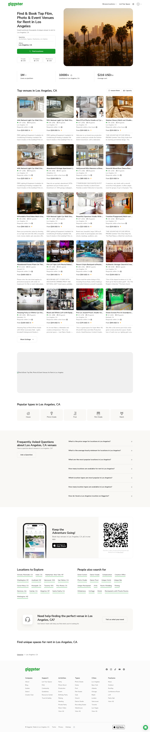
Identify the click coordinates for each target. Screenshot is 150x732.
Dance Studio (94, 575)
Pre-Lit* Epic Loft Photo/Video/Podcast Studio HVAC (60, 264)
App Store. (120, 552)
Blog (26, 685)
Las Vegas (95, 708)
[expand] (132, 441)
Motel (99, 591)
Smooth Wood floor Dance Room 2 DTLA (119, 168)
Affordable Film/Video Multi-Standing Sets (30, 216)
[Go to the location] (30, 107)
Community (45, 688)
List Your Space (124, 4)
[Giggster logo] (32, 669)
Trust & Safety (46, 698)
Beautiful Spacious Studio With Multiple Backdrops (89, 216)
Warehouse (79, 708)
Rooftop (110, 688)
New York (95, 685)
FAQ (43, 685)
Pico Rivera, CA (61, 586)
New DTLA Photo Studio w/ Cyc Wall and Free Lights (89, 120)
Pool (76, 688)
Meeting (61, 701)
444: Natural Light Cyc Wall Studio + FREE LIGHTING (30, 120)
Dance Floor (94, 580)
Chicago (94, 692)
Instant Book (115, 91)
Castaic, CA (33, 591)
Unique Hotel (106, 580)
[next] (41, 107)
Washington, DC (23, 580)
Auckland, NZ (36, 580)
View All (61, 711)
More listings (25, 339)
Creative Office (120, 575)
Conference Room (114, 692)
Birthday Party (63, 695)
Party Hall (111, 698)
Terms (54, 727)
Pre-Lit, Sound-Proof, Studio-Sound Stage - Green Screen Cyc (89, 313)
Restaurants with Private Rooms (116, 591)
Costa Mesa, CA (23, 586)
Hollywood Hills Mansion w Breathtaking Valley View (89, 168)
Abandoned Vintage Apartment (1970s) (60, 168)
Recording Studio (80, 705)
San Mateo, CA (63, 580)
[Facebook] (107, 669)
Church (77, 698)
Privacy (60, 727)
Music (110, 682)
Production (61, 688)
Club (76, 695)
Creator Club (29, 695)
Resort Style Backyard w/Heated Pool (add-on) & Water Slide (89, 264)
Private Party (62, 705)
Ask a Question (26, 455)
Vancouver (95, 701)
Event (60, 692)
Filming (117, 586)
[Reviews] (124, 669)
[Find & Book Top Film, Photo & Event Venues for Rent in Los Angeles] (75, 372)
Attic (95, 586)
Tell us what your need (115, 619)
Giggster (20, 655)
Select (27, 692)
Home (77, 685)
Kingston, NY (45, 591)
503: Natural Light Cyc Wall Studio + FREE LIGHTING (60, 120)
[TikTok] (115, 669)
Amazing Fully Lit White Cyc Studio (30, 313)
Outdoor (111, 685)
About (27, 682)
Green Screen (82, 575)
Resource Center (47, 695)
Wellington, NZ (22, 597)
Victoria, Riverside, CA (25, 575)
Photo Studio (82, 580)
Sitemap (68, 727)
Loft (109, 695)
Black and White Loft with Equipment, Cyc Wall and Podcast (60, 313)
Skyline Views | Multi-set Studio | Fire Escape (119, 120)
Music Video (62, 708)
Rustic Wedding (106, 586)
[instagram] (111, 669)
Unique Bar (118, 580)
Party (60, 682)
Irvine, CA (39, 575)
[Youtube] (120, 669)
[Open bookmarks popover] (41, 99)
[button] (145, 727)
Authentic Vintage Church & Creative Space (119, 264)
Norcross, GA (22, 591)
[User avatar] (138, 4)
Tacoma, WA (48, 586)
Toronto (94, 705)
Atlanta (94, 688)
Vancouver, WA (49, 580)
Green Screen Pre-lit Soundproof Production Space (119, 313)
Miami (93, 695)
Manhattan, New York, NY (54, 575)
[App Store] (59, 545)
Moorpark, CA (36, 586)
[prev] (20, 107)
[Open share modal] (37, 99)
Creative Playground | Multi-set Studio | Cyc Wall (119, 216)
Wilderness (81, 591)
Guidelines (45, 692)
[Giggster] (15, 4)
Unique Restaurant (84, 586)
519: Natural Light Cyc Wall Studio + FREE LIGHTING (60, 216)
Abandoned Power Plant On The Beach (30, 264)
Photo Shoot (62, 685)
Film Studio (78, 692)
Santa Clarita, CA (58, 591)
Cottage (92, 591)
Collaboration (107, 575)
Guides (27, 688)
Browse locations (109, 4)
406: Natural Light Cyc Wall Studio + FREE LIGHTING (30, 168)
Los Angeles (96, 682)
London (94, 698)
